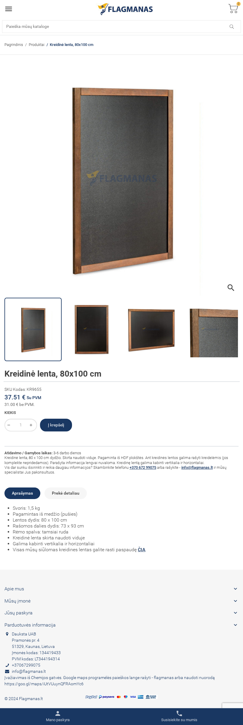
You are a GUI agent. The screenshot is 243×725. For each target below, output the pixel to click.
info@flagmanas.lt (197, 467)
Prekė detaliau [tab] (65, 493)
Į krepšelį (56, 425)
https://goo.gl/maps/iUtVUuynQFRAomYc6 (44, 683)
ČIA (142, 549)
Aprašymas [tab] (22, 493)
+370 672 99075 (143, 467)
